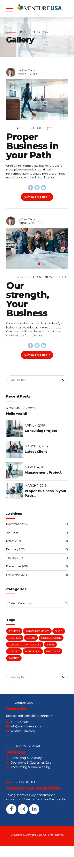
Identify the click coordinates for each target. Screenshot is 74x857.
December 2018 (17, 566)
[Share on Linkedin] (43, 187)
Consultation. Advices (25, 644)
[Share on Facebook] (30, 187)
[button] (12, 99)
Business (15, 637)
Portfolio (32, 651)
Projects (53, 651)
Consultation (51, 637)
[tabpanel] (37, 99)
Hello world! (16, 414)
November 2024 (17, 523)
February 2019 (15, 549)
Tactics (14, 658)
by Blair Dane (26, 70)
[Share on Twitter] (37, 187)
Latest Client (36, 452)
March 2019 (13, 540)
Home (23, 32)
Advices (23, 128)
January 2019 (14, 557)
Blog (37, 128)
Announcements (37, 631)
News (49, 277)
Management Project (43, 472)
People (14, 651)
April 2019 (12, 532)
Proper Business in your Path (32, 146)
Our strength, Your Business (27, 299)
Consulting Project (41, 431)
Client (31, 637)
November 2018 (16, 574)
